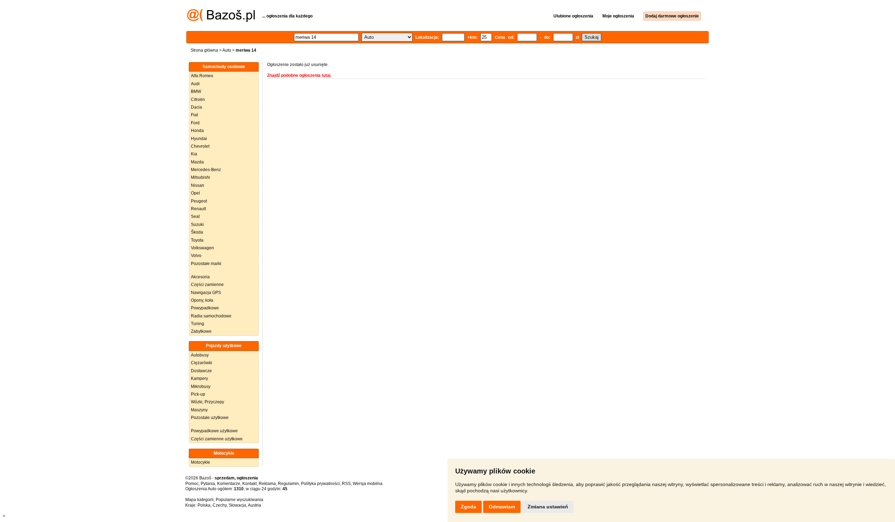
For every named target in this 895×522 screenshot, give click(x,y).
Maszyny (199, 409)
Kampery (199, 378)
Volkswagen (202, 247)
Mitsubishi (200, 177)
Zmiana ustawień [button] (548, 506)
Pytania (208, 483)
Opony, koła (202, 300)
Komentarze (228, 483)
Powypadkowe (205, 308)
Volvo (196, 255)
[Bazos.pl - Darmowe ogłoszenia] (221, 20)
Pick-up (198, 394)
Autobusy (200, 355)
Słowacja (237, 505)
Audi (195, 83)
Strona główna (204, 50)
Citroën (198, 99)
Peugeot (199, 201)
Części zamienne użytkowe (217, 438)
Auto (226, 50)
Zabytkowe (201, 331)
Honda (197, 130)
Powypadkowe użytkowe (214, 430)
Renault (198, 208)
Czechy (220, 505)
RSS (346, 483)
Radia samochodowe (211, 316)
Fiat (194, 114)
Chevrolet (200, 146)
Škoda (197, 232)
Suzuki (197, 224)
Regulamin (288, 483)
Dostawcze (201, 370)
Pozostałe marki (206, 263)
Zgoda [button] (468, 506)
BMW (196, 91)
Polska (204, 505)
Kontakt (249, 483)
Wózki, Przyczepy (207, 401)
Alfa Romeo (202, 75)
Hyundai (199, 138)
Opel (195, 193)
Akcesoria (200, 276)
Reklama (267, 483)
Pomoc (192, 483)
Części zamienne (207, 284)
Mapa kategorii (199, 499)
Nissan (197, 185)
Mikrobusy (200, 386)
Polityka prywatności (320, 483)
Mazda (197, 162)
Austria (254, 505)
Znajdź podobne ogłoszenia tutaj (298, 75)
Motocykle (200, 462)
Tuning (197, 323)
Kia (194, 154)
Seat (195, 216)
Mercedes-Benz (206, 169)
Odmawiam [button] (502, 506)
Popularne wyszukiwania (239, 499)
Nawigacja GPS (206, 292)
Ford (195, 122)
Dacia (196, 107)
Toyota (197, 240)
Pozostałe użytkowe (210, 417)
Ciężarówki (201, 362)
